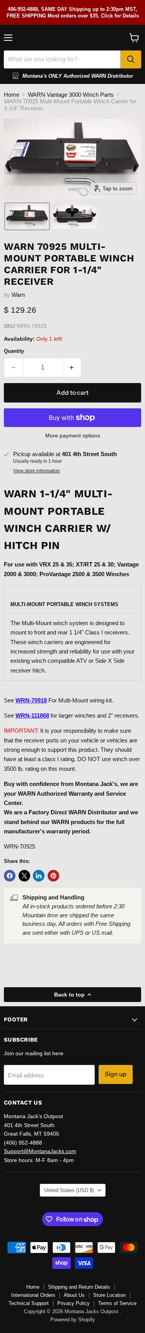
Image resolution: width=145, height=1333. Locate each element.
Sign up (115, 1074)
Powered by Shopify (72, 1320)
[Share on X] (24, 876)
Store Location (109, 1295)
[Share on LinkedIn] (38, 876)
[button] (27, 216)
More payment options (72, 435)
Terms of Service (117, 1303)
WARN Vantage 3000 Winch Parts (71, 94)
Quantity (14, 351)
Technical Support (29, 1303)
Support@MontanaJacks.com (40, 1151)
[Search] (130, 59)
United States (69, 1190)
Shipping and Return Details (79, 1287)
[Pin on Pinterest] (53, 876)
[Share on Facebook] (9, 876)
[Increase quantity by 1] (72, 367)
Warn (18, 294)
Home (11, 94)
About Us (74, 1295)
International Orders (33, 1295)
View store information (36, 471)
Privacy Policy (73, 1303)
